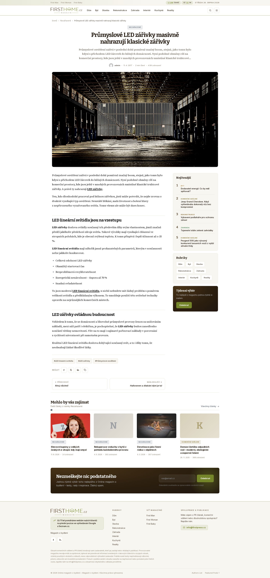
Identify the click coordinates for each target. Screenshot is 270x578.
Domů (54, 20)
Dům (89, 10)
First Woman (66, 3)
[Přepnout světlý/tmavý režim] (216, 10)
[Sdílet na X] (71, 370)
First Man (54, 3)
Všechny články (208, 406)
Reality (170, 10)
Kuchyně (159, 10)
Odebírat (184, 305)
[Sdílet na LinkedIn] (78, 370)
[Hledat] (210, 10)
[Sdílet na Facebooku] (64, 370)
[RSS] (60, 539)
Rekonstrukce (120, 10)
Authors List (197, 573)
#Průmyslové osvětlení (105, 361)
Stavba (105, 10)
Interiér (147, 10)
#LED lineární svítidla (63, 361)
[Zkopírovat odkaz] (85, 370)
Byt (96, 10)
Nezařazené (65, 20)
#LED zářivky (84, 361)
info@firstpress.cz (196, 527)
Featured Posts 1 (212, 573)
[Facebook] (53, 539)
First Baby (78, 3)
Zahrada (135, 10)
